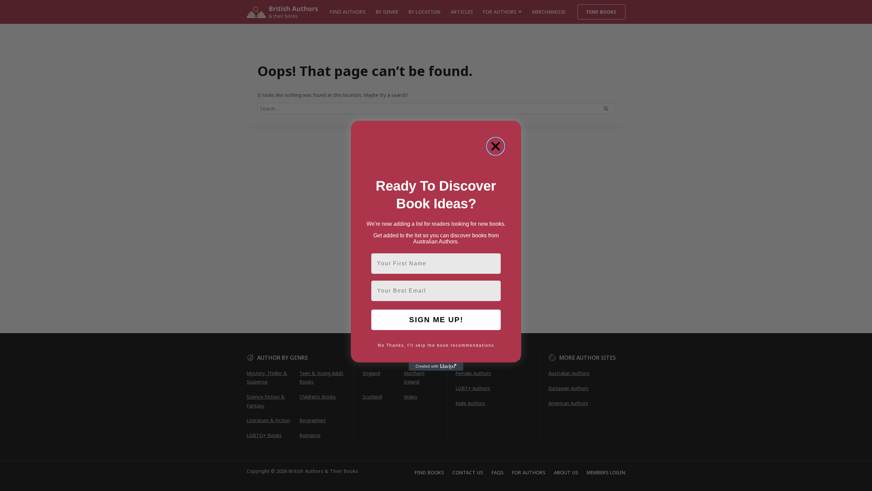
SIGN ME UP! (436, 319)
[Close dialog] (495, 146)
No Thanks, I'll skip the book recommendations (436, 345)
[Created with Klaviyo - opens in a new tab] (436, 366)
